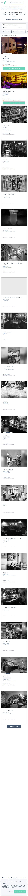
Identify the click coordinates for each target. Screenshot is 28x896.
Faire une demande (14, 68)
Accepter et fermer (19, 891)
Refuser (10, 891)
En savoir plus (4, 888)
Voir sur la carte (14, 726)
